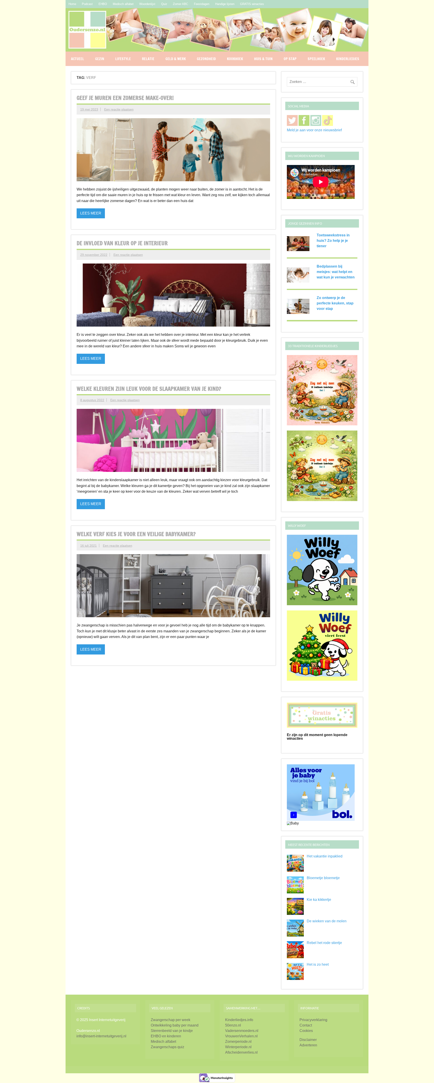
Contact (306, 1025)
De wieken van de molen (327, 921)
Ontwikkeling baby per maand (174, 1025)
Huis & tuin (263, 58)
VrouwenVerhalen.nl (241, 1036)
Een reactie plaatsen (119, 109)
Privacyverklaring (313, 1020)
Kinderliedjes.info (239, 1020)
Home (72, 4)
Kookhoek (235, 58)
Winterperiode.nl (238, 1047)
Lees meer (90, 213)
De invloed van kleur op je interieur (122, 243)
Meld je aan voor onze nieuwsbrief (314, 130)
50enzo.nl (233, 1025)
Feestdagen (201, 4)
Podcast (87, 4)
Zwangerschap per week (170, 1020)
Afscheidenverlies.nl (241, 1052)
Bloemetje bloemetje (323, 878)
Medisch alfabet (123, 4)
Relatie (148, 58)
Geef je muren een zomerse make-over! (125, 98)
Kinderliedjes (347, 58)
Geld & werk (175, 58)
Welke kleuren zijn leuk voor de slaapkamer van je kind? (149, 389)
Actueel (77, 58)
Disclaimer (308, 1040)
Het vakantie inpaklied (324, 856)
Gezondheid (206, 58)
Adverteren (308, 1045)
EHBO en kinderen (166, 1036)
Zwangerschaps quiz (167, 1047)
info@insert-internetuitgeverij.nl (101, 1036)
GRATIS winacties (252, 4)
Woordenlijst (147, 4)
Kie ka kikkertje (319, 900)
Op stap (290, 58)
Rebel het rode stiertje (324, 943)
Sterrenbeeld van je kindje (172, 1031)
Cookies (306, 1031)
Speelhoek (316, 58)
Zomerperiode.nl (238, 1041)
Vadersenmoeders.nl (241, 1031)
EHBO (103, 4)
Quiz (164, 4)
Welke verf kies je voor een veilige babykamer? (136, 534)
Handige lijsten (224, 4)
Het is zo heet (318, 964)
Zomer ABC (180, 4)
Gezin (99, 58)
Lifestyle (123, 58)
